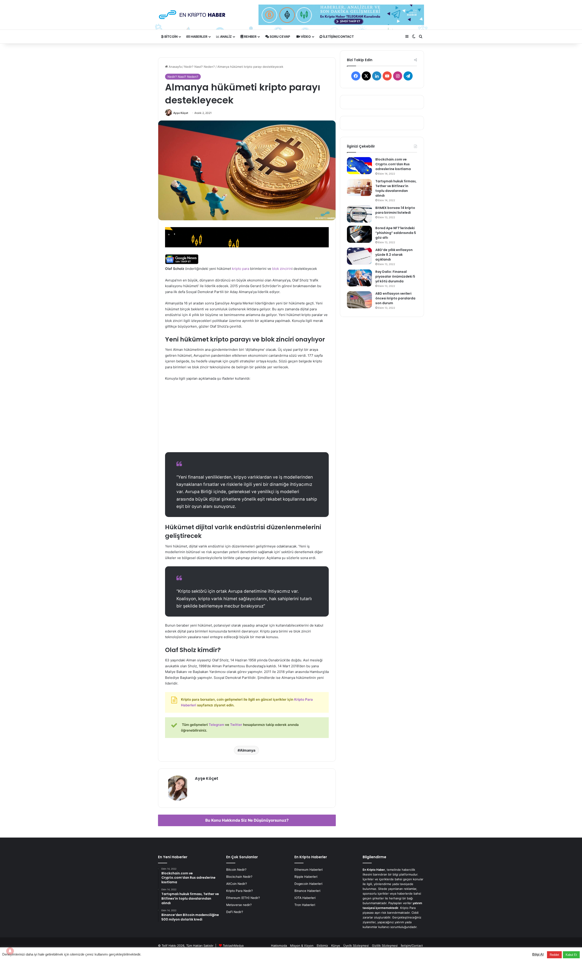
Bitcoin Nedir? (236, 869)
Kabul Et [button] (571, 954)
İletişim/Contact (338, 36)
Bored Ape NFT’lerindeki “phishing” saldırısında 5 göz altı (395, 233)
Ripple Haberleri (305, 876)
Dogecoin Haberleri (308, 884)
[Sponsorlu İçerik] (247, 237)
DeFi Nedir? (234, 912)
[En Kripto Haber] (192, 14)
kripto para (240, 268)
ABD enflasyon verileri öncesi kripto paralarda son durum (395, 298)
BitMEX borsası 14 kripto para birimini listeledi (395, 210)
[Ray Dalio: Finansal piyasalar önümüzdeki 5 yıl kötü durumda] (359, 277)
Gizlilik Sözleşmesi (385, 945)
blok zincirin (282, 268)
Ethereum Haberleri (308, 869)
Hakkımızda (279, 945)
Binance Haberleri (307, 891)
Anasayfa (175, 66)
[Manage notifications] (10, 951)
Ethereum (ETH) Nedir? (243, 898)
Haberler (198, 36)
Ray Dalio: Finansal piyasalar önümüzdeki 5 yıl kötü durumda (395, 276)
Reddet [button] (554, 954)
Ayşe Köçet (180, 113)
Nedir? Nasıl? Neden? (199, 66)
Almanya (247, 750)
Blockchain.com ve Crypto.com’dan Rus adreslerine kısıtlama (393, 164)
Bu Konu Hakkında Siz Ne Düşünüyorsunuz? (247, 820)
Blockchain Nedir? (239, 876)
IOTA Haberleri (305, 898)
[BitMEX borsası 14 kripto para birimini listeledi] (359, 214)
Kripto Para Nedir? (239, 891)
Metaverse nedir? (239, 905)
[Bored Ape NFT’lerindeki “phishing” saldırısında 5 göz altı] (359, 234)
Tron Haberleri (304, 905)
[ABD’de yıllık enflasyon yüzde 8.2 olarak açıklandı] (359, 256)
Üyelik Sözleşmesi (356, 945)
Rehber (249, 36)
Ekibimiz (322, 945)
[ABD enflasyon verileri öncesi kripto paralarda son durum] (359, 299)
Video (305, 36)
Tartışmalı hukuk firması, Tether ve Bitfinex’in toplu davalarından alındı (395, 188)
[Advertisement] (247, 419)
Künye (335, 945)
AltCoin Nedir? (236, 884)
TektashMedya (233, 945)
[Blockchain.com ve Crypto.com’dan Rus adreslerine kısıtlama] (359, 165)
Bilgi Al (538, 954)
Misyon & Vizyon (302, 945)
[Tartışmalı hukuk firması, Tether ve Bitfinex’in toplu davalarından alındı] (359, 187)
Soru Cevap (279, 36)
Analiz (225, 36)
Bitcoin (171, 36)
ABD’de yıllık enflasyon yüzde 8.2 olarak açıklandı (394, 255)
